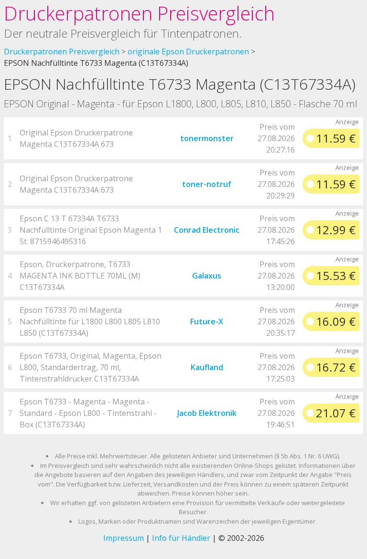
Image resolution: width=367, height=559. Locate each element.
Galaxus (206, 275)
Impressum (123, 538)
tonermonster (207, 138)
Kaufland (207, 367)
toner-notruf (206, 184)
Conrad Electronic (206, 230)
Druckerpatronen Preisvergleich (139, 13)
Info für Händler (181, 538)
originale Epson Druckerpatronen (188, 51)
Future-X (206, 321)
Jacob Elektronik (207, 413)
